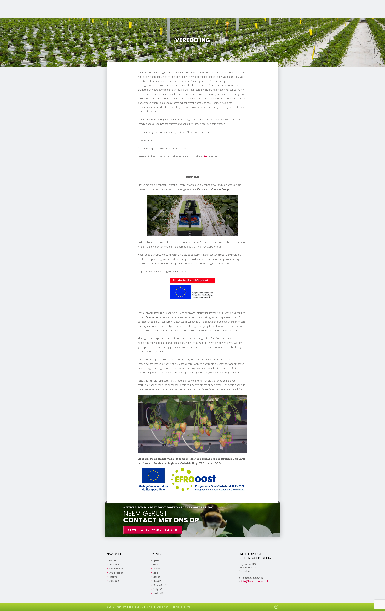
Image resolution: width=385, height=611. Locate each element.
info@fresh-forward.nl (254, 581)
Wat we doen (116, 568)
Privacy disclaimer (182, 606)
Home (112, 560)
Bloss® (156, 568)
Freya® (157, 581)
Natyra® (157, 589)
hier (205, 156)
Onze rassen (116, 573)
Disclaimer (162, 606)
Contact (114, 581)
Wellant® (158, 593)
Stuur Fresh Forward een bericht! (152, 529)
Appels (155, 560)
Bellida (156, 564)
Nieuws (113, 577)
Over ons (114, 564)
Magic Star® (160, 585)
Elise (155, 573)
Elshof (156, 577)
